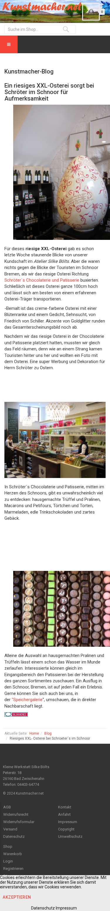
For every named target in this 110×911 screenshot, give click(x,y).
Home (34, 733)
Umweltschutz (70, 836)
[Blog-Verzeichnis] (55, 714)
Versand (10, 829)
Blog (48, 733)
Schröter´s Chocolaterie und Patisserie (42, 280)
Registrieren (13, 868)
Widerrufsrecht (15, 814)
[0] (91, 12)
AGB (7, 807)
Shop (7, 846)
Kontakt (64, 807)
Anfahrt (64, 814)
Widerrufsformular (18, 822)
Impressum (67, 822)
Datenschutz (14, 836)
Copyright (66, 829)
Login (8, 861)
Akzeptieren (17, 897)
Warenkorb (12, 854)
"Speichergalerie (27, 699)
